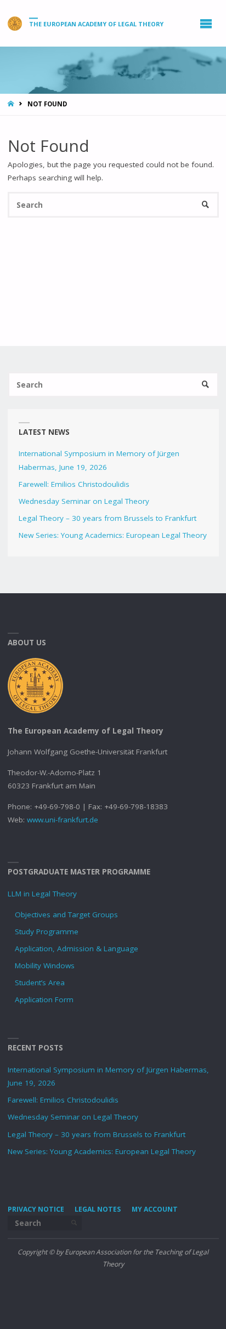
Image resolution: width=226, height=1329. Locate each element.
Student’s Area (40, 982)
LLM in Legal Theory (42, 894)
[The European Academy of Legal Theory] (15, 23)
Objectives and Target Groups (66, 914)
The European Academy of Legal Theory (96, 24)
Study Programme (46, 931)
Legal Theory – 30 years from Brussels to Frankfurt (107, 518)
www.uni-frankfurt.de (62, 820)
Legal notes (98, 1209)
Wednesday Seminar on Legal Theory (84, 501)
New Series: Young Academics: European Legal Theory (113, 535)
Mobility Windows (45, 965)
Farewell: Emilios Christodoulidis (74, 484)
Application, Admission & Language (76, 948)
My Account (155, 1209)
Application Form (44, 999)
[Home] (12, 104)
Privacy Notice (36, 1209)
